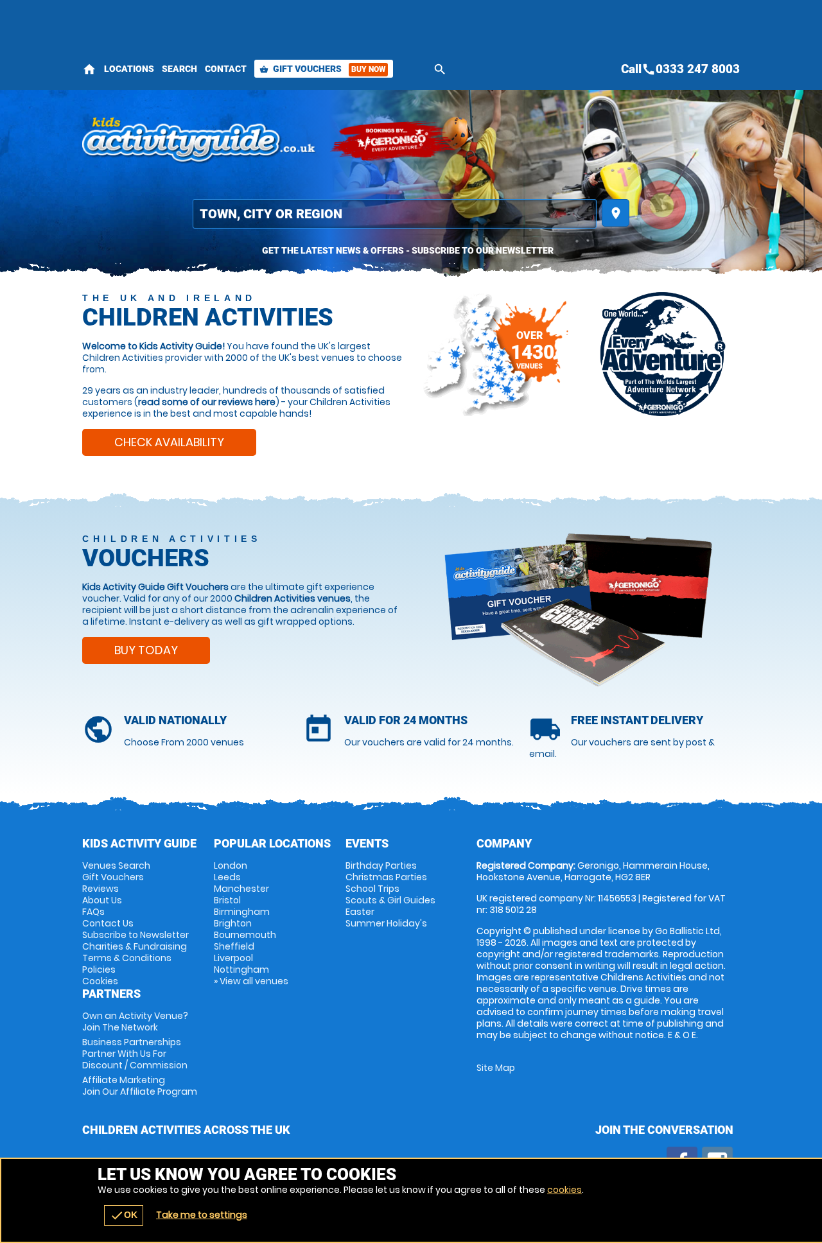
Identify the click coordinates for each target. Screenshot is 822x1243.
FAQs (93, 911)
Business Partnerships (135, 1054)
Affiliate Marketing (139, 1086)
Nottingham (241, 969)
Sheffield (234, 946)
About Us (102, 900)
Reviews (100, 888)
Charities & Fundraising (134, 946)
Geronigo (393, 141)
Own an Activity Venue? (135, 1021)
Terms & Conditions (126, 958)
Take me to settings (201, 1214)
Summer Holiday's (386, 923)
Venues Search (116, 865)
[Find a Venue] (395, 214)
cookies (564, 1189)
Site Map (496, 1067)
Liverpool (233, 958)
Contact (226, 69)
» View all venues (251, 981)
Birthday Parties (381, 865)
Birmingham (242, 911)
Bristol (227, 900)
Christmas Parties (386, 877)
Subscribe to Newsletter (135, 934)
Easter (359, 911)
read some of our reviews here (206, 402)
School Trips (372, 888)
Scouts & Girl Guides (390, 900)
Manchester (241, 888)
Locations (129, 69)
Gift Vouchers (322, 69)
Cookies (100, 981)
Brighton (233, 923)
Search (179, 69)
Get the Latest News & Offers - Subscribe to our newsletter (408, 250)
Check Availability (169, 442)
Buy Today (146, 650)
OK (123, 1215)
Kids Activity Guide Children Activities (199, 141)
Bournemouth (245, 934)
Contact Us (108, 923)
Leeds (227, 877)
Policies (99, 969)
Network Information (662, 354)
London (230, 865)
